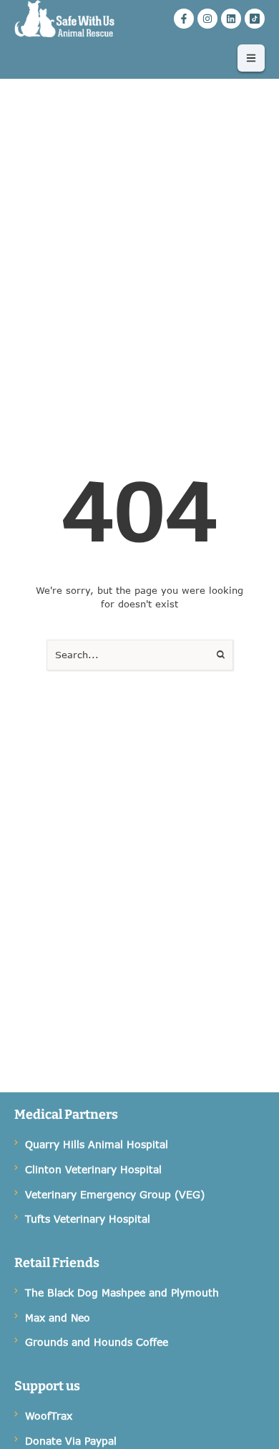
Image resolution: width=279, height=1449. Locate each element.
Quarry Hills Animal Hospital (96, 1144)
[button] (251, 58)
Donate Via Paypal (71, 1441)
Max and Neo (57, 1317)
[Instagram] (207, 19)
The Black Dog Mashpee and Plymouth (122, 1292)
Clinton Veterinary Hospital (93, 1169)
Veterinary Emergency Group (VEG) (115, 1194)
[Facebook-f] (184, 19)
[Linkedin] (231, 19)
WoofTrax (48, 1416)
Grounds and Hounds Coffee (96, 1342)
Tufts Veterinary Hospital (87, 1219)
